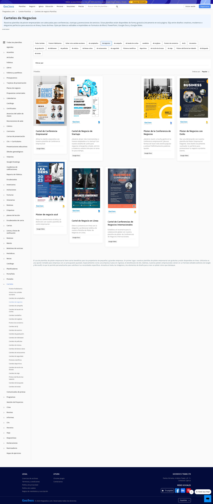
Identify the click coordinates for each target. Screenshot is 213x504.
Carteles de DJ (13, 326)
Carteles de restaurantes (17, 353)
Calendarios (11, 98)
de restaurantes (102, 48)
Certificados (11, 108)
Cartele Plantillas (24, 11)
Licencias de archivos (30, 478)
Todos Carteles (40, 43)
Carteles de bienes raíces (17, 349)
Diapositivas (11, 438)
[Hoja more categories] (4, 433)
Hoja (8, 433)
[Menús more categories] (4, 243)
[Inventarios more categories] (4, 185)
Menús (9, 243)
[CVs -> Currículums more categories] (4, 141)
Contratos (11, 131)
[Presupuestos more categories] (4, 78)
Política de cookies (29, 488)
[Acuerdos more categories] (4, 52)
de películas (64, 48)
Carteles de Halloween (16, 338)
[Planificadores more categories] (4, 269)
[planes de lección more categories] (4, 215)
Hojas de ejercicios (14, 453)
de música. (75, 48)
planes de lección (13, 215)
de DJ (183, 43)
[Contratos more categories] (4, 131)
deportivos (143, 48)
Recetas (10, 412)
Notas (9, 258)
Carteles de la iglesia (15, 319)
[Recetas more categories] (4, 412)
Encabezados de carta (15, 220)
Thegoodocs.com (8, 11)
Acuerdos (10, 52)
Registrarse (205, 6)
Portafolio (11, 274)
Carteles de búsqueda (16, 383)
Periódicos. (11, 253)
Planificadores (12, 269)
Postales (10, 279)
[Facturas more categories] (4, 195)
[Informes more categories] (4, 417)
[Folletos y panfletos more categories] (4, 73)
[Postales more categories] (4, 279)
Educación (49, 6)
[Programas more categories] (4, 397)
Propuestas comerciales (16, 93)
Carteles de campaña (16, 306)
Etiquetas (10, 210)
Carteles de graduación (16, 334)
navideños (145, 43)
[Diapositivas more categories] (4, 438)
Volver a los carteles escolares (15, 293)
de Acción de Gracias (157, 48)
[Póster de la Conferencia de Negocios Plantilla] (158, 101)
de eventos (192, 43)
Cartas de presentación (16, 136)
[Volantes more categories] (4, 157)
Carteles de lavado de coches (16, 310)
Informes (10, 417)
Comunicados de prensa (16, 392)
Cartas (9, 225)
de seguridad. (115, 48)
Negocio (32, 6)
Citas (9, 407)
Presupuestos (12, 78)
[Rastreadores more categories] (4, 448)
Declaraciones (12, 443)
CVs (8, 422)
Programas (11, 397)
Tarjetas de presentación (16, 83)
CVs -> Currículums (14, 141)
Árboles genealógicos (15, 152)
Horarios (10, 428)
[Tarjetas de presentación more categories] (4, 83)
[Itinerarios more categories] (4, 200)
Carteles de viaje (14, 373)
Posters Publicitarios (15, 289)
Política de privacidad (30, 485)
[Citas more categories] (4, 407)
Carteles (10, 284)
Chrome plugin (59, 478)
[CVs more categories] (4, 422)
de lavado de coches (132, 43)
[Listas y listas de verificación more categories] (4, 231)
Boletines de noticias (15, 248)
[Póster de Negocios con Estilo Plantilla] (194, 101)
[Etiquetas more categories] (4, 210)
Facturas (10, 195)
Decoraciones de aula (15, 121)
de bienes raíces (88, 48)
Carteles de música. (15, 345)
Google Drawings (13, 162)
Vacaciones (71, 6)
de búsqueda (204, 48)
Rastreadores (12, 448)
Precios (81, 6)
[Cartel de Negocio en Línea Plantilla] (86, 191)
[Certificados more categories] (4, 108)
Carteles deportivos (15, 364)
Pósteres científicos (15, 360)
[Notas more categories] (4, 258)
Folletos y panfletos (14, 73)
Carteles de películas (15, 341)
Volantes (10, 157)
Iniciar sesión (190, 6)
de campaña (118, 43)
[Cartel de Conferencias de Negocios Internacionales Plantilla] (122, 192)
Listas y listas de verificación (13, 232)
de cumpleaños (93, 43)
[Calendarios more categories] (4, 98)
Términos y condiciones (31, 482)
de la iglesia (156, 43)
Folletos (10, 62)
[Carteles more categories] (4, 284)
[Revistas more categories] (4, 205)
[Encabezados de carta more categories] (4, 220)
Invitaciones (11, 190)
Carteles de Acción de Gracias (16, 368)
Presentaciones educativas (17, 146)
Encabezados (12, 179)
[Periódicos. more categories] (4, 253)
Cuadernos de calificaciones (12, 168)
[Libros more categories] (4, 68)
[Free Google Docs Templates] (9, 6)
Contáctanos (58, 482)
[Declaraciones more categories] (4, 443)
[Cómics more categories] (4, 126)
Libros (9, 68)
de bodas (38, 53)
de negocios (106, 43)
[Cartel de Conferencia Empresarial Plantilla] (50, 101)
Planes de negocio (14, 88)
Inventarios (11, 185)
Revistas (10, 205)
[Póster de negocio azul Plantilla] (50, 184)
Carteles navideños (15, 315)
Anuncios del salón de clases (15, 115)
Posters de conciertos (16, 323)
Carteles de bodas (15, 387)
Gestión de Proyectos (15, 402)
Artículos (10, 57)
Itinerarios (11, 200)
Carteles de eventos (15, 330)
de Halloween (52, 48)
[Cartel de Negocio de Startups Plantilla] (86, 101)
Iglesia (41, 6)
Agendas (10, 47)
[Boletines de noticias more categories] (4, 248)
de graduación (39, 48)
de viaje (170, 48)
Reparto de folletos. (14, 174)
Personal (60, 6)
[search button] (117, 6)
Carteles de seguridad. (16, 356)
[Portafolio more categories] (4, 274)
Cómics (9, 126)
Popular (204, 72)
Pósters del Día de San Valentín (16, 378)
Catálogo (10, 103)
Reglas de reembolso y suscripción (35, 491)
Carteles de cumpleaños (17, 298)
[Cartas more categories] (4, 225)
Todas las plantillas (14, 42)
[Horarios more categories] (4, 428)
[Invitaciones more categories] (4, 190)
